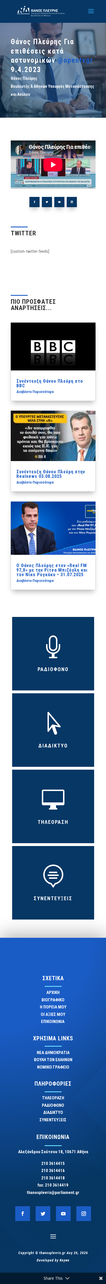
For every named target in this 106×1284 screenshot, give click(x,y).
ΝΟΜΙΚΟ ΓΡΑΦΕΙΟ (53, 1067)
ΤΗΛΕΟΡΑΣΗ (53, 822)
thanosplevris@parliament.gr (53, 1192)
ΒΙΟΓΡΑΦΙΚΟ (53, 999)
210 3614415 (53, 1163)
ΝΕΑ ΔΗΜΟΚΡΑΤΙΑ (53, 1052)
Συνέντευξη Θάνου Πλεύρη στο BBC (49, 383)
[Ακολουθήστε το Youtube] (59, 202)
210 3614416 (53, 1170)
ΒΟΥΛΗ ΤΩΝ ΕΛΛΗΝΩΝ (53, 1059)
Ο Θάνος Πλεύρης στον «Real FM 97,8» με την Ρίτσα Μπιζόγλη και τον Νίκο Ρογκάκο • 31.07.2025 (52, 570)
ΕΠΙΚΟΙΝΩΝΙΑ (53, 1021)
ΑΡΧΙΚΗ (53, 992)
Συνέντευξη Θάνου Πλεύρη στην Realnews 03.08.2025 (50, 474)
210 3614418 (53, 1178)
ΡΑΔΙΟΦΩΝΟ (53, 669)
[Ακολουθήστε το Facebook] (34, 202)
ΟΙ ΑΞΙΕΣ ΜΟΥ (53, 1014)
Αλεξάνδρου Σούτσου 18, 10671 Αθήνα (53, 1151)
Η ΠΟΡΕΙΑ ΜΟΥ (53, 1007)
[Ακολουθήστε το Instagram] (72, 202)
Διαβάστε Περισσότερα (35, 392)
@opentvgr (75, 60)
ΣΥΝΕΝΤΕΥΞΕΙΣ (53, 898)
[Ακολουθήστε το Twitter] (47, 202)
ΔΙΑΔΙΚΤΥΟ (53, 746)
